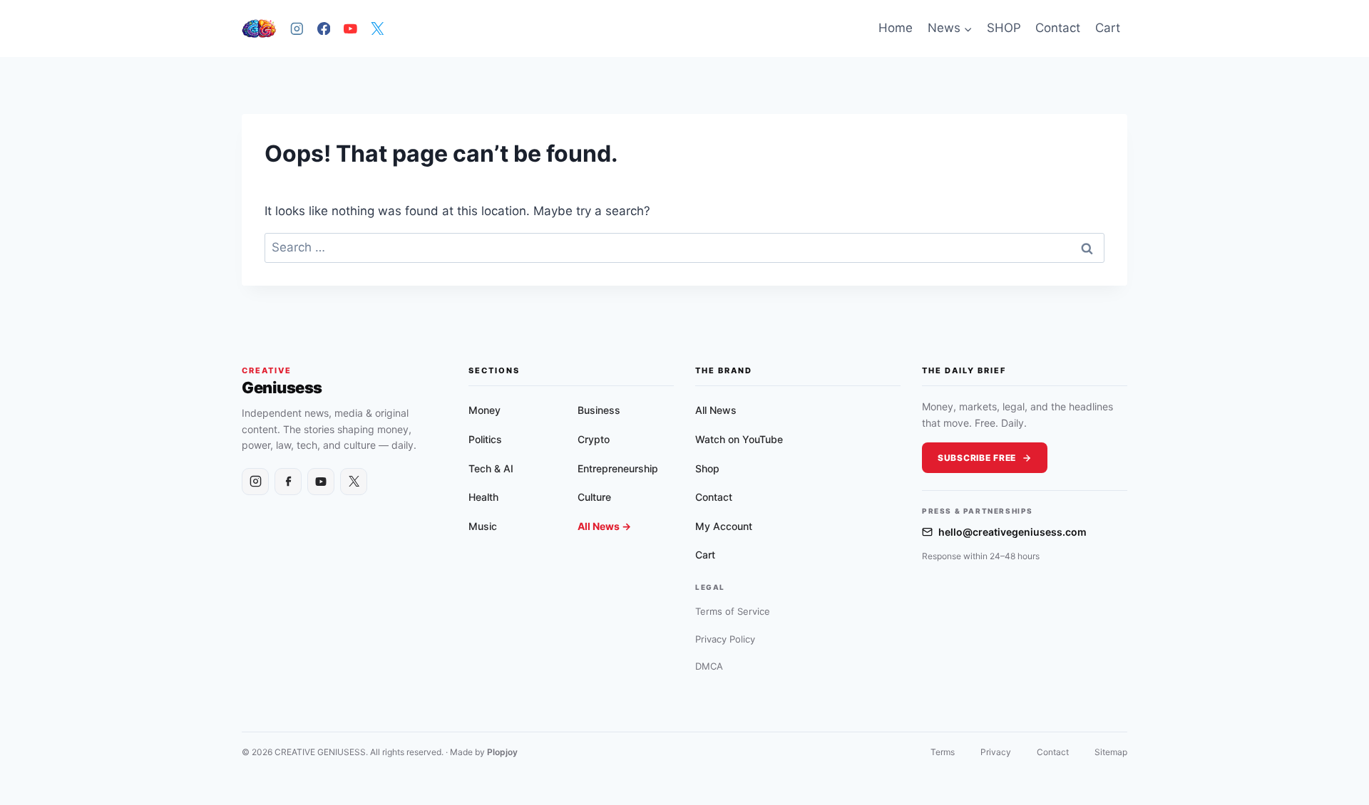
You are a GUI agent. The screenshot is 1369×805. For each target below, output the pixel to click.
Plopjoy (502, 752)
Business (599, 410)
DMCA (709, 666)
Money (484, 410)
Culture (594, 497)
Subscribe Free (977, 457)
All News (716, 410)
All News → (604, 526)
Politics (485, 439)
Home (895, 28)
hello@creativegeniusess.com (1012, 532)
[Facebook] (323, 28)
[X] (377, 28)
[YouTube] (350, 28)
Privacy (995, 752)
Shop (707, 468)
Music (482, 526)
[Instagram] (297, 28)
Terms (942, 752)
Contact (1057, 28)
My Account (723, 526)
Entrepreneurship (618, 468)
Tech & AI (490, 468)
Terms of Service (732, 611)
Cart (1107, 28)
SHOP (1004, 28)
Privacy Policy (725, 639)
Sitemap (1110, 752)
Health (483, 497)
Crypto (594, 439)
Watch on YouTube (739, 439)
